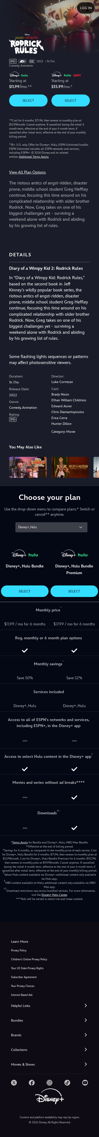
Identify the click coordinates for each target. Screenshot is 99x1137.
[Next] (90, 466)
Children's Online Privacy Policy (29, 959)
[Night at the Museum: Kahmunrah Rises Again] (70, 467)
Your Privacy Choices (22, 986)
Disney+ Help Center (54, 895)
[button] (49, 1005)
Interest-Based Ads (21, 995)
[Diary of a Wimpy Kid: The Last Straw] (27, 467)
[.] (14, 1083)
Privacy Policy (18, 950)
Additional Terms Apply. (34, 156)
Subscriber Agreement (24, 977)
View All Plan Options (27, 172)
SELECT (28, 100)
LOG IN (86, 8)
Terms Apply (20, 842)
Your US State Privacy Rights (27, 968)
